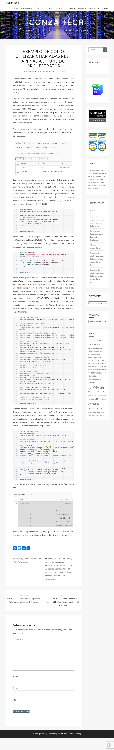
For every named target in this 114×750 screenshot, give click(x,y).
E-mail (16, 688)
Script (61, 572)
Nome (16, 676)
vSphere (94, 412)
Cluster (90, 351)
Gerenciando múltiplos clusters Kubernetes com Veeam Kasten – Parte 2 (97, 259)
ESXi (99, 357)
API (56, 558)
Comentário (18, 639)
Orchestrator (60, 568)
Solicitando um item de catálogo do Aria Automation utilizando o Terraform (24, 598)
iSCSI (89, 363)
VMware (81, 8)
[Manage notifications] (109, 745)
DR (96, 357)
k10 (93, 363)
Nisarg (78, 733)
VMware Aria (92, 392)
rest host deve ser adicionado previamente (53, 197)
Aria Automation (52, 562)
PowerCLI (91, 369)
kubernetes (102, 363)
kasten (96, 363)
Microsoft (93, 8)
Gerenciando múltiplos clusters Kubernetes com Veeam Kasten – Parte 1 (97, 276)
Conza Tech (12, 2)
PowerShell (97, 369)
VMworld (91, 399)
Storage (97, 373)
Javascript (49, 568)
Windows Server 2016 (99, 415)
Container (96, 351)
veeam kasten (99, 383)
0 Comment (60, 71)
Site (14, 700)
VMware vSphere (101, 395)
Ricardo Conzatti (44, 71)
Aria (60, 558)
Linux (89, 366)
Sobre (50, 8)
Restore (103, 369)
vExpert (90, 388)
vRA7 (102, 399)
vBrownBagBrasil (95, 379)
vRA (97, 399)
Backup (99, 348)
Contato (59, 8)
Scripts (105, 8)
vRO (104, 409)
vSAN (89, 412)
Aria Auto (67, 558)
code (70, 565)
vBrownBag (92, 376)
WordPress (62, 733)
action (50, 558)
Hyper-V (104, 360)
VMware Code (51, 575)
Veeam (71, 8)
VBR (102, 373)
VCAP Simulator (27, 8)
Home (16, 8)
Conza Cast (40, 8)
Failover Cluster (94, 360)
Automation (92, 348)
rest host (53, 572)
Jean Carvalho (64, 531)
